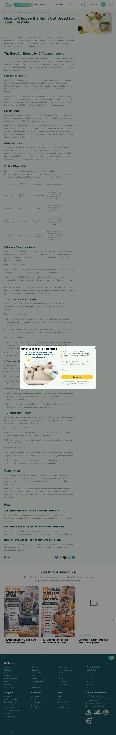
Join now (77, 377)
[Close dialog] (94, 348)
